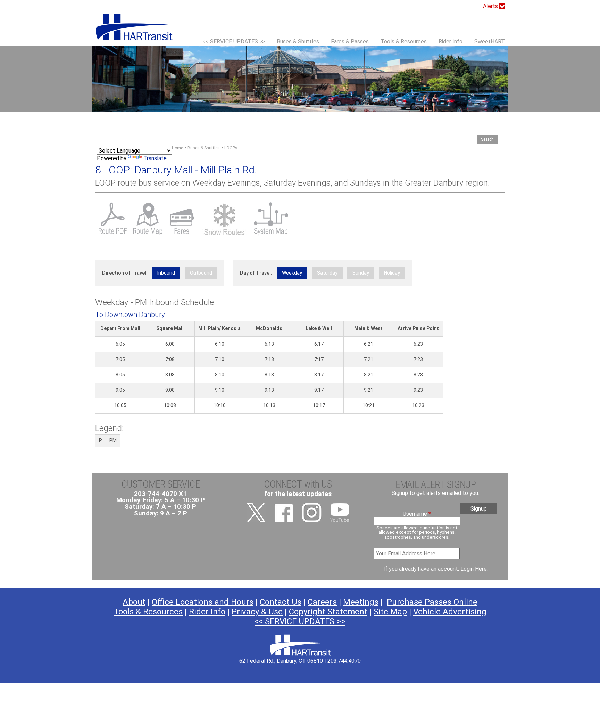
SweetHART (489, 41)
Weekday (292, 273)
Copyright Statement (328, 612)
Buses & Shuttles (298, 41)
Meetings (360, 602)
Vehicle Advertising (449, 612)
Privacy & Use (257, 612)
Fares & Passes (350, 41)
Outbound (201, 273)
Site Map (390, 612)
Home (177, 148)
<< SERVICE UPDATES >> (233, 41)
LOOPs (231, 148)
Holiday (392, 273)
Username (417, 514)
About (134, 602)
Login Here (473, 568)
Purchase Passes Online (432, 602)
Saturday (327, 273)
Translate (155, 158)
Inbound (166, 273)
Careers (322, 602)
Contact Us (280, 602)
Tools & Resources (404, 41)
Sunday (360, 273)
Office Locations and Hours (202, 602)
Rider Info (450, 41)
